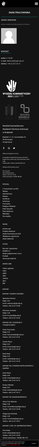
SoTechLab (6, 201)
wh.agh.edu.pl (7, 142)
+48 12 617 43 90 (14, 349)
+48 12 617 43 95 (14, 337)
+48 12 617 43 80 (14, 306)
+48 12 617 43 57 (14, 392)
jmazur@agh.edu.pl (13, 347)
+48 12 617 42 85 (14, 318)
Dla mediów (7, 216)
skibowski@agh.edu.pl (15, 61)
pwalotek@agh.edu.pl (14, 390)
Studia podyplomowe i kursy (12, 253)
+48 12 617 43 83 (14, 435)
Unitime (5, 278)
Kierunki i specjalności (10, 248)
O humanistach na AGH (10, 189)
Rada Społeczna (8, 211)
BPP (4, 283)
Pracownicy (6, 204)
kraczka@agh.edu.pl (14, 315)
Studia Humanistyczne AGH (12, 234)
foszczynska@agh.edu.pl (15, 335)
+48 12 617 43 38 (14, 409)
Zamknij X (34, 443)
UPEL (4, 276)
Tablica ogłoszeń (8, 268)
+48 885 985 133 (22, 438)
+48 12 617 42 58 (11, 174)
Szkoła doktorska (8, 239)
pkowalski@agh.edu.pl (8, 173)
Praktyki (5, 256)
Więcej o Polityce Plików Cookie (13, 445)
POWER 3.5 (6, 251)
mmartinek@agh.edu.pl (15, 419)
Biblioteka (6, 214)
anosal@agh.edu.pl (13, 378)
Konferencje (7, 229)
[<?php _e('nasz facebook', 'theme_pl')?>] (3, 148)
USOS (4, 271)
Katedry (5, 196)
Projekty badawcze (9, 231)
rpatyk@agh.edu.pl (13, 359)
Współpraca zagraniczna (11, 236)
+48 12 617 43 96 (14, 361)
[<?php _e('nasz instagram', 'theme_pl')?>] (8, 148)
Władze (5, 191)
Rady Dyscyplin (8, 209)
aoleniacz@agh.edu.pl (14, 303)
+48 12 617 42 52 (14, 380)
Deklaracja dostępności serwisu (11, 153)
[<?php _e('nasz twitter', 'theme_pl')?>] (14, 148)
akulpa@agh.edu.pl (13, 433)
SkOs (4, 281)
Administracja (7, 194)
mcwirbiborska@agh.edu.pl (16, 407)
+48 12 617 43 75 (13, 64)
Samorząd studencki (9, 258)
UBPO (5, 273)
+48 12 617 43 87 (14, 421)
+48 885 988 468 (17, 176)
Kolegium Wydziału (9, 206)
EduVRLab (6, 199)
